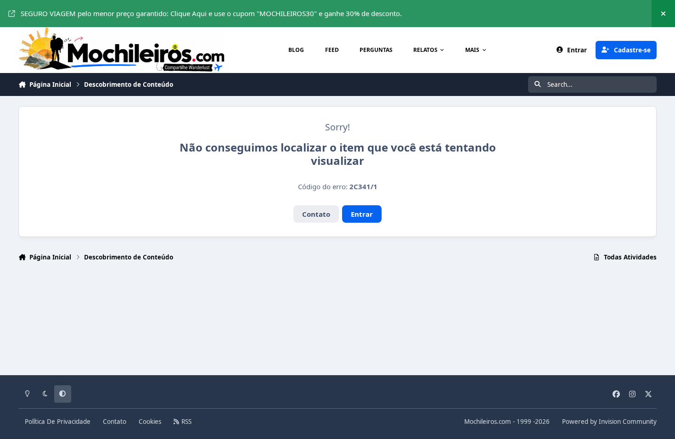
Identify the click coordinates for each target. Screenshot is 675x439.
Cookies (150, 421)
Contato (316, 214)
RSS (185, 421)
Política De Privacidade (57, 421)
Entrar (362, 214)
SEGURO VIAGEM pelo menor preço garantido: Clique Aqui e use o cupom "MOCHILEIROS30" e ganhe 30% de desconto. (211, 13)
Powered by (609, 421)
